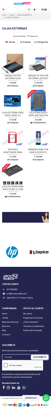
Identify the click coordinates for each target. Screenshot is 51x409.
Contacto (6, 334)
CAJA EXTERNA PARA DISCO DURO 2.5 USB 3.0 (12, 188)
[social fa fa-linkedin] (14, 387)
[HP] (12, 252)
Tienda (5, 318)
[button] (35, 9)
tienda (11, 15)
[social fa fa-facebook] (4, 387)
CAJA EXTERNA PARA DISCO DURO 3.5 (12, 114)
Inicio (4, 15)
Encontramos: (19, 36)
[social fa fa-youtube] (19, 387)
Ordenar (26, 42)
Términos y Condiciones (33, 326)
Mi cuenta (27, 314)
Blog (4, 330)
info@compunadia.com (17, 294)
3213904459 (12, 289)
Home (4, 314)
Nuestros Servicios (10, 322)
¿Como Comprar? (30, 322)
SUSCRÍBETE (39, 357)
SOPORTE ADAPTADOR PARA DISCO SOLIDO (12, 151)
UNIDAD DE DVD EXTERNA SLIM (13, 77)
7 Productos (32, 36)
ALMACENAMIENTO (24, 15)
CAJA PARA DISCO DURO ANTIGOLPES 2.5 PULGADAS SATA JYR (38, 114)
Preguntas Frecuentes (33, 318)
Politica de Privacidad (32, 330)
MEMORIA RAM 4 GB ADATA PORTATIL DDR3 (38, 151)
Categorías (42, 42)
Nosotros (6, 326)
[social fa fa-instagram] (9, 387)
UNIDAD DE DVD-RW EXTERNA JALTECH (38, 77)
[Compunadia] (22, 3)
